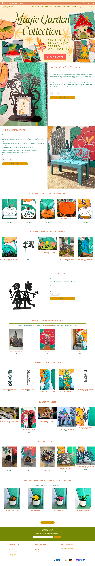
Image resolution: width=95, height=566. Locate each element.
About (46, 6)
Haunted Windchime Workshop (85, 416)
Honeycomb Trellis (66, 379)
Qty (50, 91)
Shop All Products (47, 522)
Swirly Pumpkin (47, 209)
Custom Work (37, 551)
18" (51, 287)
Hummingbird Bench (14, 130)
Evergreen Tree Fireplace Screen (85, 456)
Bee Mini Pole (35, 498)
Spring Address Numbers (47, 243)
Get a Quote (75, 6)
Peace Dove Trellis (28, 378)
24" (54, 287)
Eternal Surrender (15, 339)
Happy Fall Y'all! (66, 208)
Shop (33, 6)
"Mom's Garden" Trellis (47, 379)
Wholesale (37, 549)
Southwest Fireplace (9, 457)
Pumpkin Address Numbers (28, 209)
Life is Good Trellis (9, 378)
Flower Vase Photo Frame (65, 67)
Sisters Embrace (59, 273)
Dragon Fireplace (28, 457)
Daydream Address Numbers (9, 247)
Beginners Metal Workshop (9, 413)
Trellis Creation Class (66, 417)
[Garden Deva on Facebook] (2, 3)
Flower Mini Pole (12, 498)
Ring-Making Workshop (47, 413)
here (76, 325)
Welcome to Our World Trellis (85, 378)
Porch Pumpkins (9, 209)
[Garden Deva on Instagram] (5, 3)
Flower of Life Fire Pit (47, 457)
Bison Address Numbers (66, 247)
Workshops (58, 6)
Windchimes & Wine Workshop (28, 417)
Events (51, 6)
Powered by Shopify (21, 560)
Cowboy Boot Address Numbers (85, 247)
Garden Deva (15, 560)
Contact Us (66, 6)
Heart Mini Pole (59, 498)
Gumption (79, 339)
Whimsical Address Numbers (28, 246)
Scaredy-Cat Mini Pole (82, 498)
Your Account (37, 547)
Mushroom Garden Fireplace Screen (66, 457)
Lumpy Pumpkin (85, 209)
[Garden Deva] (7, 7)
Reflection (47, 339)
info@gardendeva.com (17, 3)
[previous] (3, 500)
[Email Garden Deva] (7, 3)
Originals (40, 6)
